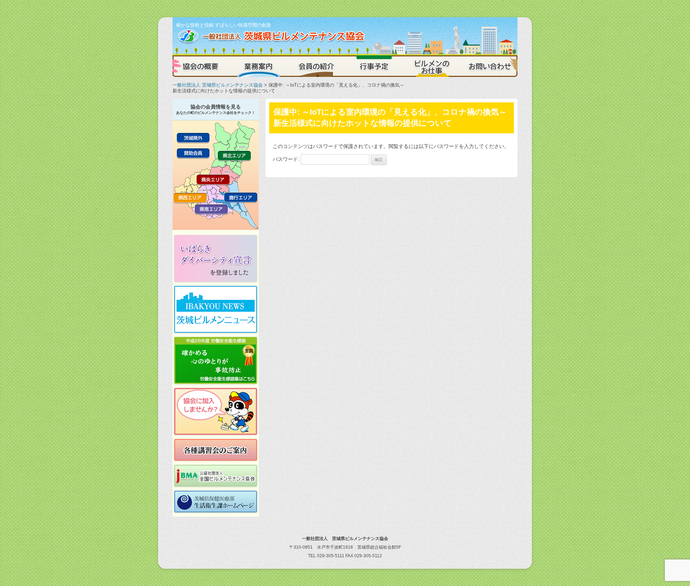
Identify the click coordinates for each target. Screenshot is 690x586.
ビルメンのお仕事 (431, 66)
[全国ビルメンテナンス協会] (215, 475)
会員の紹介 (316, 66)
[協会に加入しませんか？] (215, 411)
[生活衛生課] (215, 501)
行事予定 (373, 66)
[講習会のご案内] (215, 450)
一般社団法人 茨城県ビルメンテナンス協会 (217, 85)
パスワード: (287, 159)
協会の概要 (201, 66)
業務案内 (259, 66)
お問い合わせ (489, 66)
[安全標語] (215, 360)
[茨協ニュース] (215, 309)
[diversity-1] (215, 258)
